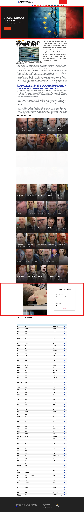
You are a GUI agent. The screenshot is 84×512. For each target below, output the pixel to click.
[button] (20, 128)
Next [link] (65, 495)
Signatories (57, 506)
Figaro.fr (18, 23)
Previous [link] (63, 495)
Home (57, 504)
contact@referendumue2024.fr (47, 507)
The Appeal (57, 505)
